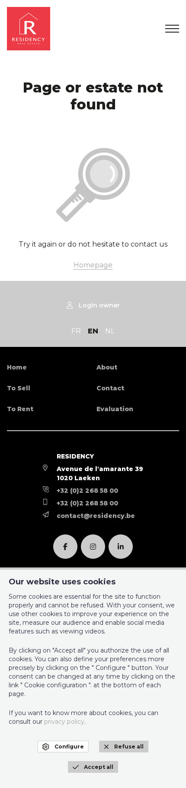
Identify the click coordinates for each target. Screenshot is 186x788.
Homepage (93, 265)
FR (76, 331)
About (106, 367)
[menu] (172, 28)
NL (110, 331)
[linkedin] (121, 546)
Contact (110, 388)
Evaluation (114, 409)
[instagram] (93, 546)
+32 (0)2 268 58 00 (87, 491)
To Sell (18, 388)
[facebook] (65, 546)
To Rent (20, 409)
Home (17, 367)
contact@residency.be (96, 516)
